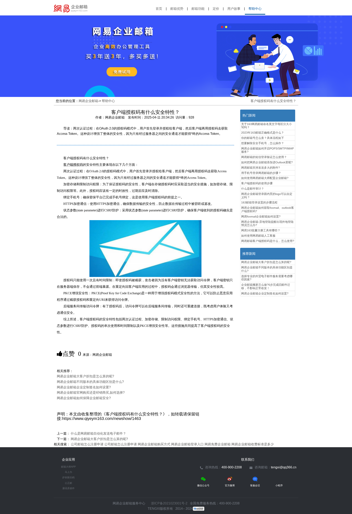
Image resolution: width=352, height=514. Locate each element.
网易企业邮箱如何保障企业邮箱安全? (84, 398)
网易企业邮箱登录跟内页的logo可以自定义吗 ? (266, 195)
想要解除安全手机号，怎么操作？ (262, 143)
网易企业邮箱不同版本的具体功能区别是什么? (90, 381)
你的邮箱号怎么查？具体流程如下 (262, 137)
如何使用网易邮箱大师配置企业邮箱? (264, 178)
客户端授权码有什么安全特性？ (273, 101)
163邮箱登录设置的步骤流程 (259, 202)
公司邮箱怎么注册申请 (87, 444)
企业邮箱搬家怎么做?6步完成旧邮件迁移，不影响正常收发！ (265, 286)
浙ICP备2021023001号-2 (169, 503)
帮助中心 (255, 8)
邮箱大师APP (68, 466)
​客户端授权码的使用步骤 (257, 183)
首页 (159, 8)
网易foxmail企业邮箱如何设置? (260, 216)
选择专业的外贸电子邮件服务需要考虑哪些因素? (267, 278)
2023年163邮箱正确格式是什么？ (262, 132)
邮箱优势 (176, 8)
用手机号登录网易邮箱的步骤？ (261, 173)
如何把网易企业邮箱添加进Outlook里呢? (267, 162)
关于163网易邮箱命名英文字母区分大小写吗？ (266, 125)
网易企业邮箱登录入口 (187, 444)
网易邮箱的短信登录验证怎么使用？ (264, 157)
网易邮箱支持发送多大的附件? (260, 167)
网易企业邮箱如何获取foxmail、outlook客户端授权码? (267, 209)
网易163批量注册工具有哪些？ (260, 230)
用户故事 (233, 8)
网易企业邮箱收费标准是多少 (252, 444)
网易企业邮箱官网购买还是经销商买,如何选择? (91, 392)
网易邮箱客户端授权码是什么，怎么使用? (267, 241)
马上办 (68, 472)
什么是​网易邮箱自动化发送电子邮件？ (98, 433)
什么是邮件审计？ (252, 188)
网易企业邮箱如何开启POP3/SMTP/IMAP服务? (267, 150)
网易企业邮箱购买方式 (154, 444)
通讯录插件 (68, 488)
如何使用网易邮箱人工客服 (258, 235)
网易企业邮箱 (70, 8)
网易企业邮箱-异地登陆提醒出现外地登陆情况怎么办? (267, 223)
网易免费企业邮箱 (218, 444)
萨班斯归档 (68, 477)
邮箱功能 (198, 8)
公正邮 (68, 483)
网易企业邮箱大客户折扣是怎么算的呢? (85, 376)
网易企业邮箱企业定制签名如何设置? (84, 387)
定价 (216, 8)
